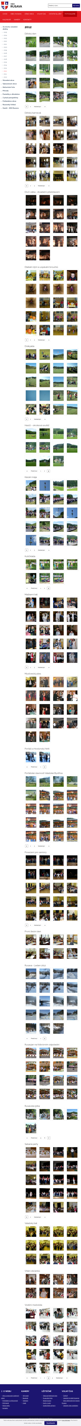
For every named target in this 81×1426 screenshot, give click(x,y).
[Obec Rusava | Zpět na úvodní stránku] (4, 5)
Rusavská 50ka (47, 1398)
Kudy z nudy (47, 1403)
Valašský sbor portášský (70, 1405)
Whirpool (26, 1396)
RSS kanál (5, 1403)
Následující (37, 106)
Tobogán (25, 1400)
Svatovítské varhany (49, 1405)
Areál (24, 1403)
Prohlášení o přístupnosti (10, 1400)
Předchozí (34, 471)
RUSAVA (16, 5)
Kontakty (5, 1408)
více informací (66, 1420)
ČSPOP (65, 1396)
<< (27, 471)
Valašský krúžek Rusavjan (71, 1398)
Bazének (25, 1398)
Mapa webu (6, 1405)
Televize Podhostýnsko (50, 1396)
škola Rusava (47, 1400)
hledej (77, 5)
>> (45, 106)
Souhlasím (51, 1423)
